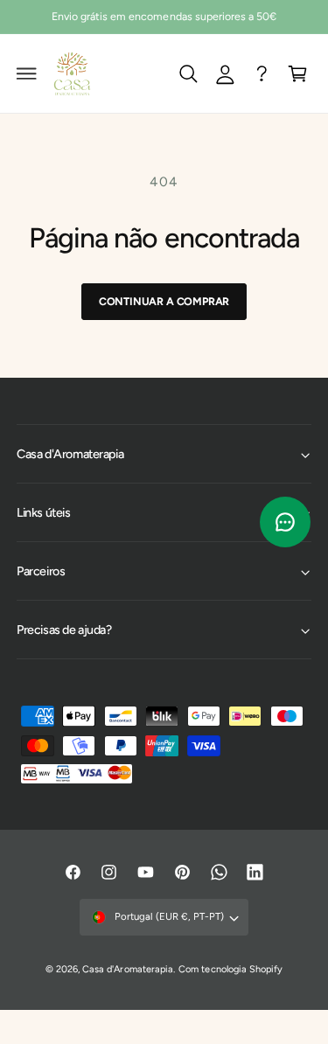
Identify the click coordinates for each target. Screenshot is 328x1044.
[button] (27, 73)
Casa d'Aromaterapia (127, 969)
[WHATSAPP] (261, 73)
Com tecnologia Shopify (230, 969)
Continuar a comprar (164, 301)
